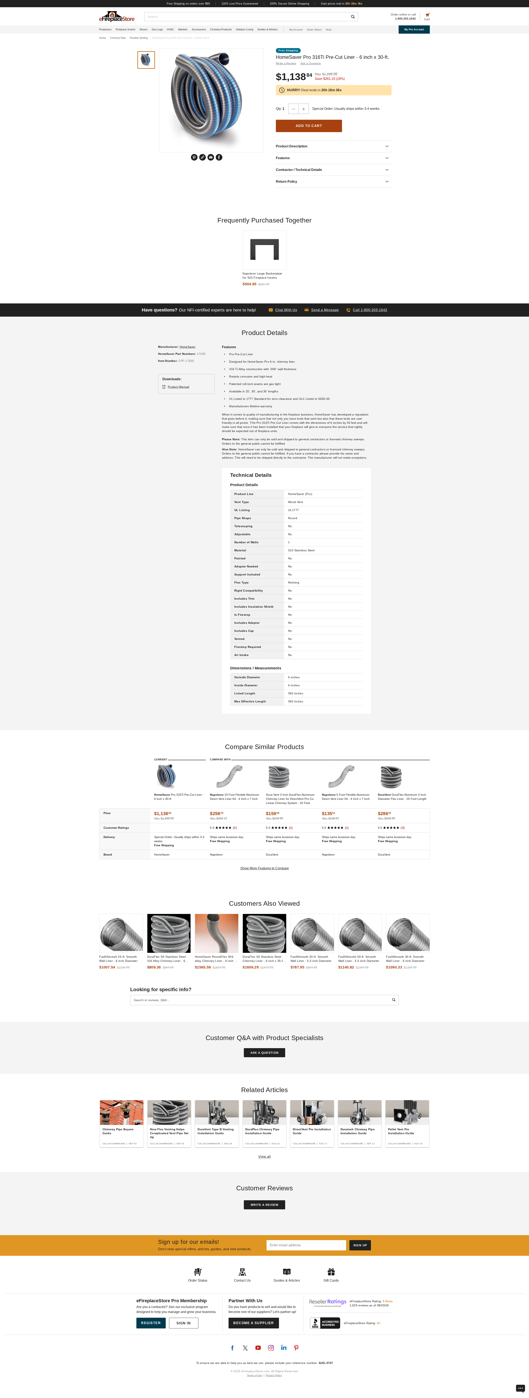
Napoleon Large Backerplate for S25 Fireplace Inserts (262, 275)
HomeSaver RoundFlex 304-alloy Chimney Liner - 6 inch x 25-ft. (215, 959)
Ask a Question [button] (310, 63)
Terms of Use (254, 1375)
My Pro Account (414, 29)
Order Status (314, 29)
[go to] (264, 250)
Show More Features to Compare (264, 868)
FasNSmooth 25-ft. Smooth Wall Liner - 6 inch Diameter (118, 958)
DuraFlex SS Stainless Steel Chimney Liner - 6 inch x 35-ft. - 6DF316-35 (264, 959)
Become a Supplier (253, 1323)
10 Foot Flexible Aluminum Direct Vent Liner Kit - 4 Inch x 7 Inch (234, 796)
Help (328, 29)
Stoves (143, 29)
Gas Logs (157, 29)
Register (151, 1323)
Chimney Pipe (118, 38)
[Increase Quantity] (304, 109)
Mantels (183, 29)
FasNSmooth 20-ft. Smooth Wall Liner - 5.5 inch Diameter (311, 958)
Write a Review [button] (286, 63)
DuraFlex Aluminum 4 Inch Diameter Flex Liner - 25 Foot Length (402, 796)
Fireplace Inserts (125, 29)
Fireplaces (105, 29)
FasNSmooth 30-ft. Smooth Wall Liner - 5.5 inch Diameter (358, 958)
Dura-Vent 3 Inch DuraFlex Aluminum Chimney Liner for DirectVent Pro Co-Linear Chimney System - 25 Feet (290, 799)
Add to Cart (309, 126)
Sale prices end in (341, 3)
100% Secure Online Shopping (289, 3)
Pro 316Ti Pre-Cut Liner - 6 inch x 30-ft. (179, 796)
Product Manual (178, 386)
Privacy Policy (274, 1375)
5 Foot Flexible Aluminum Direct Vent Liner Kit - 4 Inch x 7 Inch (346, 796)
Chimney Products (221, 29)
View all (264, 1156)
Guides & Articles (267, 29)
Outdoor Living (244, 29)
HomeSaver (187, 346)
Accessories (199, 29)
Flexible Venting (139, 38)
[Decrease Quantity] (293, 109)
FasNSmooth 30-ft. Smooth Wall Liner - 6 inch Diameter (405, 958)
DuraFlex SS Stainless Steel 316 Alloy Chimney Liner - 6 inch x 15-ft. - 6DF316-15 (166, 959)
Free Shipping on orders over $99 (188, 3)
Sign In (183, 1323)
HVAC (170, 29)
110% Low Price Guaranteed (240, 3)
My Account (296, 29)
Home (102, 38)
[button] (322, 310)
